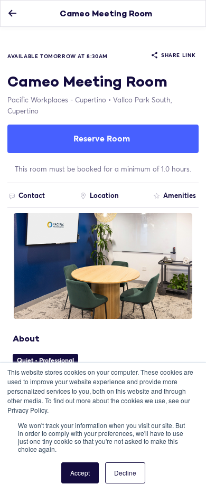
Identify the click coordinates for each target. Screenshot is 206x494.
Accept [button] (80, 472)
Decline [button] (125, 472)
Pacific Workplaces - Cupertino (56, 99)
